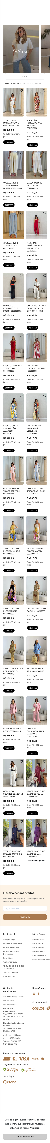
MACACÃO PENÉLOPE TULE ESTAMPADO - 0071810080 (34, 124)
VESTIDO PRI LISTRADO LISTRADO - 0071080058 (36, 368)
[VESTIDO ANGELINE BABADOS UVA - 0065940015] (36, 833)
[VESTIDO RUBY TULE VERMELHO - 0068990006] (13, 347)
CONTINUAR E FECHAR (25, 1137)
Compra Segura (10, 939)
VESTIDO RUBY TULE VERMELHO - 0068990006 (12, 368)
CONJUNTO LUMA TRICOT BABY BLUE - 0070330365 (36, 491)
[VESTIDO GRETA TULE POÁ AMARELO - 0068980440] (13, 650)
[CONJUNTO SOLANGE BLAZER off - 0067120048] (13, 773)
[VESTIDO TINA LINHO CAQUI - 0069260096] (36, 590)
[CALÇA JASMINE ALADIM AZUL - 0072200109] (13, 225)
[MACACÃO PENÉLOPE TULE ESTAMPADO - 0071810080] (36, 102)
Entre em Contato (39, 939)
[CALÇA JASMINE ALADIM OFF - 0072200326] (36, 165)
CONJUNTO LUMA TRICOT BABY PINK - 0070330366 (12, 491)
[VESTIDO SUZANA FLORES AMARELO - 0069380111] (13, 530)
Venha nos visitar (10, 962)
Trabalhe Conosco (10, 973)
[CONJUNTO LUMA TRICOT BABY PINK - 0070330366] (13, 470)
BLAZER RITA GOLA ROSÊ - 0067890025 (12, 730)
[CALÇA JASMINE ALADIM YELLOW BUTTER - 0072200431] (13, 165)
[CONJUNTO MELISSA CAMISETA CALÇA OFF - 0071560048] (36, 287)
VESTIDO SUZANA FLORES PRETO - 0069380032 (11, 611)
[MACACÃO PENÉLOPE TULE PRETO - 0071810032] (13, 287)
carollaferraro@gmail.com (14, 996)
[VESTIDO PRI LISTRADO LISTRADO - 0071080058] (36, 347)
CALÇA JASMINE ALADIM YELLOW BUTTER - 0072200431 (13, 185)
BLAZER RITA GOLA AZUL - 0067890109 (36, 670)
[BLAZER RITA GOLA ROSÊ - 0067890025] (13, 710)
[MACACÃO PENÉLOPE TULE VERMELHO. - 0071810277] (36, 225)
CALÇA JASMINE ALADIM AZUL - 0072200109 (10, 245)
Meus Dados (37, 943)
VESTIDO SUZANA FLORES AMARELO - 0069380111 (12, 551)
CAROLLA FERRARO (12, 83)
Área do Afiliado (10, 977)
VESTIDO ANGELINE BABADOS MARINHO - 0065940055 (13, 854)
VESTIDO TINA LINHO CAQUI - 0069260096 (36, 610)
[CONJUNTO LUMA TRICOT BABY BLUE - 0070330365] (36, 470)
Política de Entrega (11, 947)
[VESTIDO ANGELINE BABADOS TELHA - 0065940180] (36, 773)
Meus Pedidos (38, 947)
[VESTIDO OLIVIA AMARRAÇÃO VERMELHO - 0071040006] (36, 407)
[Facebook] (38, 995)
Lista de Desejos (39, 955)
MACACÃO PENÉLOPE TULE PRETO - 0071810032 (12, 308)
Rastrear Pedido (39, 951)
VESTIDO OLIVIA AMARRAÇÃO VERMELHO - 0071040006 (34, 430)
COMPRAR (9, 142)
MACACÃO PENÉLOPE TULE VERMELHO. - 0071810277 (34, 247)
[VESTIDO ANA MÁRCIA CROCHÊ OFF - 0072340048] (13, 102)
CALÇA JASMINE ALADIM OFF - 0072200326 (34, 185)
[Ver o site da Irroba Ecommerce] (9, 1083)
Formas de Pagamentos (13, 943)
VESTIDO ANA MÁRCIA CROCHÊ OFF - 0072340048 (11, 123)
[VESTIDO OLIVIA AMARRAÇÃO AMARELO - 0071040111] (13, 407)
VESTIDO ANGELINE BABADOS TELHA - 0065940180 (36, 794)
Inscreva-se (24, 917)
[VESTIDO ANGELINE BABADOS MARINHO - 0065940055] (13, 833)
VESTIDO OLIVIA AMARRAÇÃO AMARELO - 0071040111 (10, 430)
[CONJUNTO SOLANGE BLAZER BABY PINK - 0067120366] (36, 710)
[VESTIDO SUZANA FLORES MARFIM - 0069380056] (36, 530)
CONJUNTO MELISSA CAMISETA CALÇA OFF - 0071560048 (36, 308)
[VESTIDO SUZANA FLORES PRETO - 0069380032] (13, 590)
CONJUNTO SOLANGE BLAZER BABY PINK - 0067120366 (35, 733)
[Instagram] (34, 995)
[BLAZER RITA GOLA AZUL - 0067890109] (36, 650)
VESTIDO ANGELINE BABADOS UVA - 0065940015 (36, 854)
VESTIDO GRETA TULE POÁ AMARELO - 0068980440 (13, 671)
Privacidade (8, 958)
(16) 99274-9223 (10, 1001)
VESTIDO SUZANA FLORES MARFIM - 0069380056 (35, 551)
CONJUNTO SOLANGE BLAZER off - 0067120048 (13, 794)
